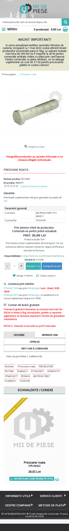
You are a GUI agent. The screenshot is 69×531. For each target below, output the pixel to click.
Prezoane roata (27, 366)
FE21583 (9, 371)
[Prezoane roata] (34, 112)
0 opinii (24, 186)
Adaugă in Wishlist (25, 275)
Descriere (19, 335)
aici (5, 200)
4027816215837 (41, 376)
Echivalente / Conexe (35, 390)
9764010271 (11, 376)
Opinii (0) (34, 341)
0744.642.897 (11, 295)
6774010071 (37, 371)
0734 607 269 (11, 288)
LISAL (41, 516)
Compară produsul (48, 275)
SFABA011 (22, 371)
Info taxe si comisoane (34, 348)
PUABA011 (10, 381)
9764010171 (53, 371)
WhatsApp (34, 288)
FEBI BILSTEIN (46, 366)
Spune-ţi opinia (38, 186)
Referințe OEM (50, 335)
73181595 (25, 381)
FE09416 (25, 376)
